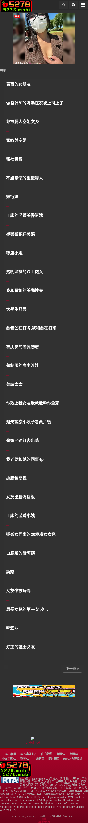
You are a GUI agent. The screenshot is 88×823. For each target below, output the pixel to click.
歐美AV (24, 758)
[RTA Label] (10, 782)
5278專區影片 (28, 754)
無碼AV (74, 754)
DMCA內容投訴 (72, 758)
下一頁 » (72, 668)
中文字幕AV (9, 758)
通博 (44, 819)
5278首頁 (10, 754)
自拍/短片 (46, 754)
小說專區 (39, 758)
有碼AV (60, 754)
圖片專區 (53, 758)
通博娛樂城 (44, 821)
